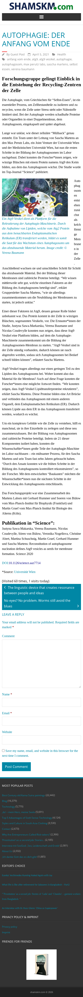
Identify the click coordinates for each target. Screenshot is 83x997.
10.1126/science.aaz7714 (24, 563)
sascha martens (57, 64)
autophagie (64, 59)
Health (61, 54)
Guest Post (17, 54)
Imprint (6, 932)
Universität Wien (24, 572)
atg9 (35, 59)
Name (7, 694)
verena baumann (22, 69)
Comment (8, 636)
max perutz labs (34, 64)
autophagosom (12, 64)
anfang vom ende (19, 59)
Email (7, 713)
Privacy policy (9, 926)
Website (7, 732)
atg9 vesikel (47, 59)
